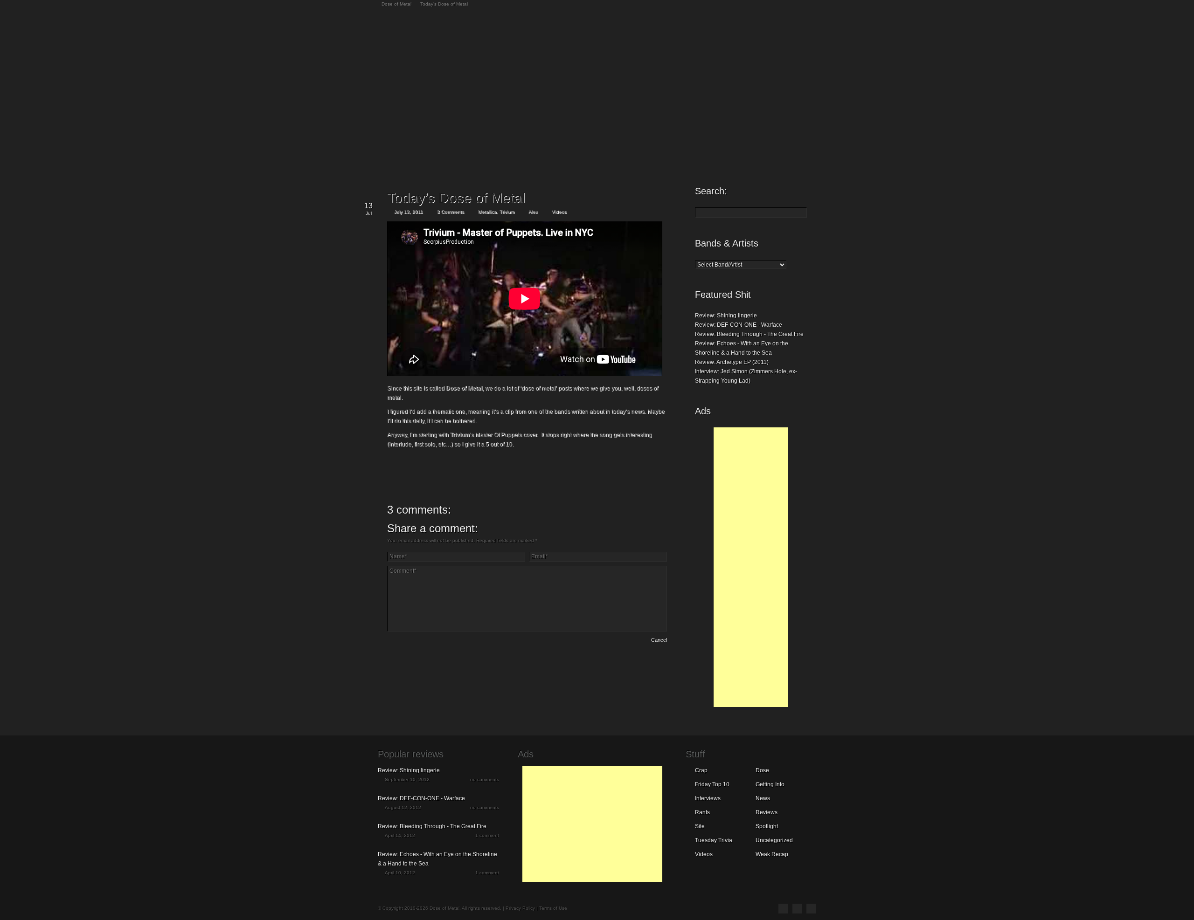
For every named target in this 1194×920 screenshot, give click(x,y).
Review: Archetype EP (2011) (732, 362)
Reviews (766, 812)
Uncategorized (774, 840)
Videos (559, 211)
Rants (702, 812)
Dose (762, 770)
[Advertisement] (751, 567)
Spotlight (767, 826)
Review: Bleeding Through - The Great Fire (749, 334)
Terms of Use (553, 908)
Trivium (507, 211)
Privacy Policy (520, 908)
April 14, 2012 (400, 835)
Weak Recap (772, 854)
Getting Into (770, 784)
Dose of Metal (396, 4)
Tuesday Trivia (713, 840)
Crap (701, 770)
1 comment (487, 835)
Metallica (487, 211)
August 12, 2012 (403, 807)
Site (700, 826)
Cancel (659, 640)
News (763, 798)
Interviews (708, 798)
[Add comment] (413, 641)
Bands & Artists (726, 243)
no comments (484, 779)
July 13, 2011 (408, 211)
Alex (533, 211)
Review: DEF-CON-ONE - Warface (738, 325)
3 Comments (450, 211)
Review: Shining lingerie (726, 315)
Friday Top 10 (712, 784)
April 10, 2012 (400, 872)
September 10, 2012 (407, 779)
